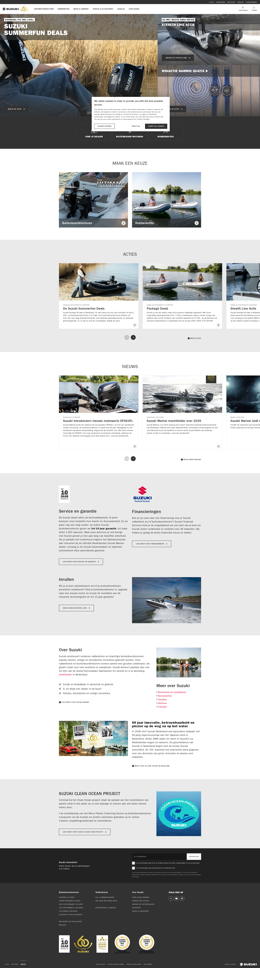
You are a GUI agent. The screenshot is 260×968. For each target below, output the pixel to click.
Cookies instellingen (116, 964)
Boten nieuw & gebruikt (105, 908)
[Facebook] (171, 898)
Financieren (220, 2)
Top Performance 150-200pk (71, 908)
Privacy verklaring (133, 964)
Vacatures (136, 908)
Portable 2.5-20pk (66, 897)
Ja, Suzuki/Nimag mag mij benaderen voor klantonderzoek (155, 868)
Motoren (14, 964)
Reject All (136, 126)
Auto (7, 964)
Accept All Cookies (156, 126)
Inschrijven (194, 856)
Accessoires (165, 695)
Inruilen (241, 2)
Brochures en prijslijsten (172, 692)
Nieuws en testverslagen (143, 904)
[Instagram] (182, 898)
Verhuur (162, 703)
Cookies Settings (104, 126)
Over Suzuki (100, 964)
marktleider (65, 674)
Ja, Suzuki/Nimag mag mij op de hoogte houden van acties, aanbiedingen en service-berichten (168, 863)
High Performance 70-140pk (71, 904)
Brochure (231, 2)
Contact (162, 706)
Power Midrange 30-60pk (69, 901)
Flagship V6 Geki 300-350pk (70, 915)
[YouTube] (176, 898)
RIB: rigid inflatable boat (106, 901)
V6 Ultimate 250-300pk (68, 911)
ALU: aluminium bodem (104, 897)
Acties (211, 2)
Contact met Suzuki (140, 901)
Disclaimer (148, 964)
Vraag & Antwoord (140, 911)
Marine (23, 964)
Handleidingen (251, 2)
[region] (131, 114)
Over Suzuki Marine (140, 897)
